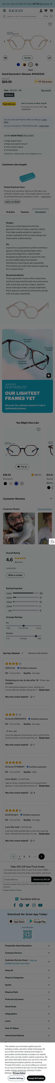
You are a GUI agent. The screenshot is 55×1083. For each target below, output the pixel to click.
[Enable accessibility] (52, 541)
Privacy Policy (19, 1073)
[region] (27, 1062)
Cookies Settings (16, 1078)
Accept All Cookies (36, 1078)
